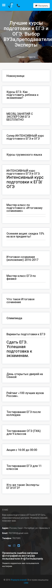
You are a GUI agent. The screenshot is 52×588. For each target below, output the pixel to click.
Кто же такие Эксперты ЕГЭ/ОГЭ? (22, 486)
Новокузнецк (15, 76)
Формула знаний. (19, 580)
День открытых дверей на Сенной (24, 375)
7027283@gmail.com (18, 533)
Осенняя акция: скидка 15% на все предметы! (25, 235)
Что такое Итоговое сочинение (20, 300)
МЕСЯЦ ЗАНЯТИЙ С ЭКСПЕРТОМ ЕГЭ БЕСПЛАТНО (19, 116)
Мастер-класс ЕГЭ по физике (21, 277)
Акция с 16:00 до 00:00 (21, 450)
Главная (20, 57)
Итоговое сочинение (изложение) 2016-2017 (22, 258)
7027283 (16, 538)
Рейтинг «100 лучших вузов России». (25, 394)
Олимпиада (14, 318)
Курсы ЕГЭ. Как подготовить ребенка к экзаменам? (22, 94)
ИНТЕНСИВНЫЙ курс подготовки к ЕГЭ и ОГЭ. (23, 172)
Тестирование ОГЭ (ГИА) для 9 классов (23, 432)
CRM (26, 583)
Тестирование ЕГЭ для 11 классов (24, 467)
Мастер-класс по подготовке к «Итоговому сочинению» (24, 208)
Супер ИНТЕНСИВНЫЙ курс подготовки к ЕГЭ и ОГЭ (25, 137)
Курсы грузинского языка (24, 154)
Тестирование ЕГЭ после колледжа (23, 413)
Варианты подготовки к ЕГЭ (25, 334)
